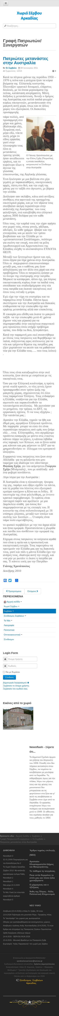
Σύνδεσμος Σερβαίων (14, 616)
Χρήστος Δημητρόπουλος (44, 964)
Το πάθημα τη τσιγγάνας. (42, 871)
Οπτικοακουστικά (12, 634)
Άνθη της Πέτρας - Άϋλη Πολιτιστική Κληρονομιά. (42, 892)
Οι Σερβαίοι (38, 839)
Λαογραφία (9, 625)
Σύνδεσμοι (9, 639)
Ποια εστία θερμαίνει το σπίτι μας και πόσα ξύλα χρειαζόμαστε (42, 878)
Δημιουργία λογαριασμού (15, 682)
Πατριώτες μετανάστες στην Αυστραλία (25, 60)
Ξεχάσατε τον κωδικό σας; (15, 688)
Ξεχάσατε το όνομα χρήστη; (16, 685)
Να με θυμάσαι (13, 672)
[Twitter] (10, 580)
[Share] (17, 580)
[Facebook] (5, 580)
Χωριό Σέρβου (10, 606)
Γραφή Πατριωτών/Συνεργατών (15, 839)
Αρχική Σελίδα (22, 836)
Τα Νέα (7, 620)
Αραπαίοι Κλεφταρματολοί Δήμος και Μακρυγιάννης (41, 864)
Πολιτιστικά (9, 630)
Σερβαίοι (8, 611)
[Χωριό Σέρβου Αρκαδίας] (29, 15)
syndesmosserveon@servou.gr (29, 961)
